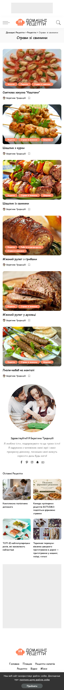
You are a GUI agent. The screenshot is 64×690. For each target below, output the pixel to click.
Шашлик (47, 139)
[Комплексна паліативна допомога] (17, 489)
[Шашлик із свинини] (32, 180)
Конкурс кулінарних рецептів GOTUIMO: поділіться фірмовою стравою (44, 508)
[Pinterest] (27, 462)
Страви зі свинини (42, 84)
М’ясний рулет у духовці (19, 314)
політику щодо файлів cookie (35, 679)
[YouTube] (43, 462)
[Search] (57, 22)
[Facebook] (21, 462)
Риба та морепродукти (31, 247)
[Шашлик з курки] (32, 124)
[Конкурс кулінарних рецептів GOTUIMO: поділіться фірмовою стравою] (47, 489)
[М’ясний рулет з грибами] (32, 235)
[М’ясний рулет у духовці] (32, 291)
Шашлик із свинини (16, 203)
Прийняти (32, 685)
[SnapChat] (37, 462)
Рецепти (24, 84)
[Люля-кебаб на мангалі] (32, 346)
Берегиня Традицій (16, 98)
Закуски (11, 84)
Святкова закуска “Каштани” (21, 92)
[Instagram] (32, 462)
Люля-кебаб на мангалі (18, 370)
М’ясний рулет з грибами (20, 259)
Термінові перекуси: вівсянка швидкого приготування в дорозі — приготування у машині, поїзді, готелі (46, 549)
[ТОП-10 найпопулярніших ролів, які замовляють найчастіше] (17, 529)
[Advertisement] (32, 8)
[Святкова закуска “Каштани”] (32, 69)
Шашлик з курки (14, 148)
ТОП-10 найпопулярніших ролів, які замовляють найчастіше (16, 546)
